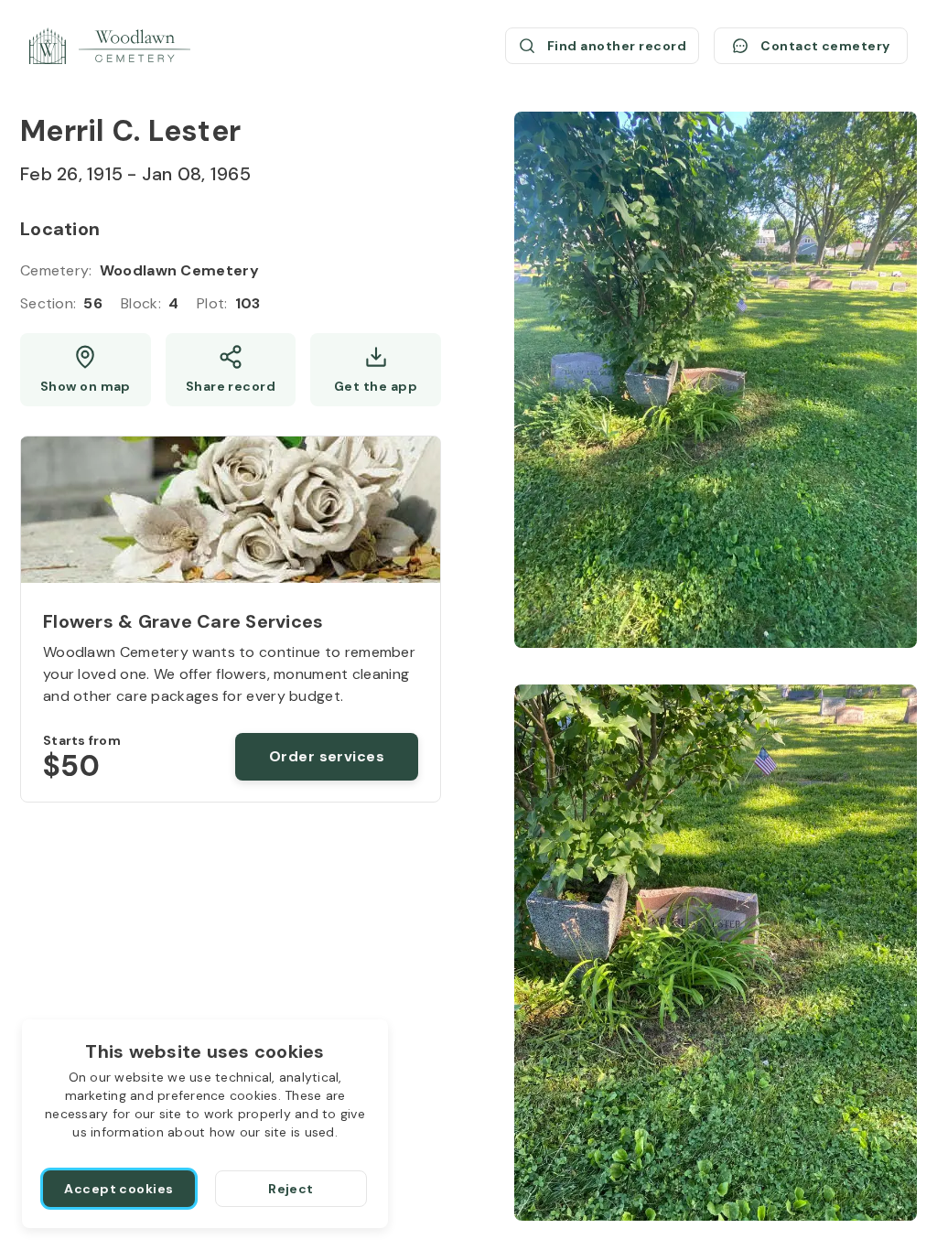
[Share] (231, 369)
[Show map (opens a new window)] (85, 369)
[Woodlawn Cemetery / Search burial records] (109, 45)
